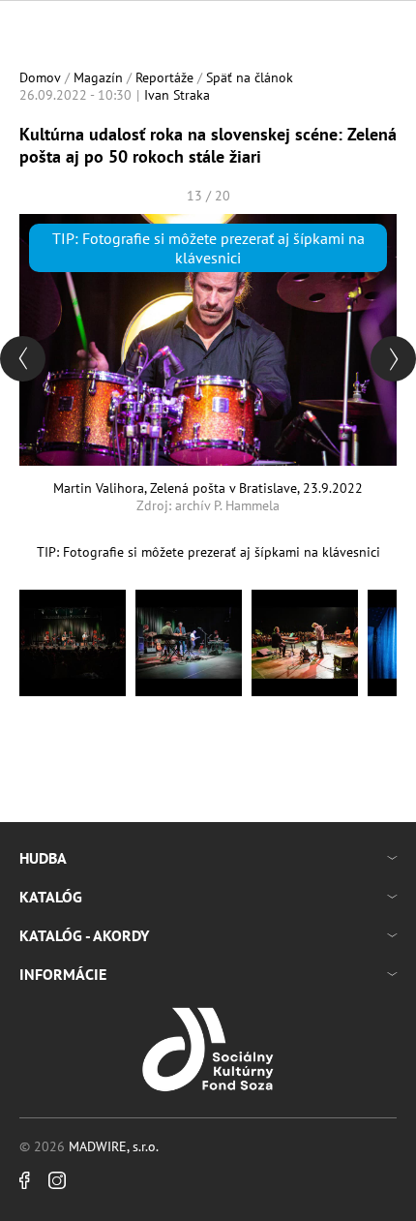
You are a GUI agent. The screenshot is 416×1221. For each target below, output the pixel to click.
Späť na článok (249, 77)
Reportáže (164, 77)
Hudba (43, 858)
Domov (40, 77)
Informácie (62, 974)
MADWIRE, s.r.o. (114, 1146)
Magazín (98, 77)
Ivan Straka (177, 95)
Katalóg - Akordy (84, 935)
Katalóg (50, 896)
